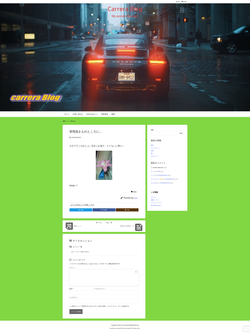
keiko (136, 198)
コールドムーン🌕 (156, 179)
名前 (71, 289)
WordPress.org (156, 205)
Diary (73, 121)
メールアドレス (99, 289)
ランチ (153, 171)
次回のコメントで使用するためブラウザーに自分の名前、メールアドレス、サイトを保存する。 (100, 306)
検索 (152, 130)
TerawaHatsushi (162, 175)
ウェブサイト (73, 297)
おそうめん (154, 183)
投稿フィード (155, 200)
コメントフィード (156, 203)
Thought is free (135, 328)
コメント (72, 268)
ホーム (67, 121)
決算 (152, 151)
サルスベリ (154, 156)
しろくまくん (155, 148)
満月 (152, 145)
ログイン (153, 197)
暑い (152, 153)
